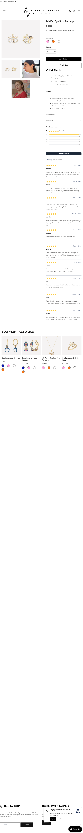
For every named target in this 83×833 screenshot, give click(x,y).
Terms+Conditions (6, 390)
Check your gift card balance (9, 411)
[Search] (74, 11)
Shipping (3, 385)
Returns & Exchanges (7, 387)
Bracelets (3, 425)
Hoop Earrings (5, 415)
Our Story (3, 399)
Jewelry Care (4, 392)
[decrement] (47, 51)
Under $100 (4, 429)
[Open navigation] (4, 11)
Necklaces (3, 420)
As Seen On (4, 401)
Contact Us (3, 404)
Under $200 (4, 432)
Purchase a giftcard (6, 408)
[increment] (55, 51)
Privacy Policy (4, 394)
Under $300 (4, 434)
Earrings (3, 418)
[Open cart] (79, 11)
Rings (2, 422)
